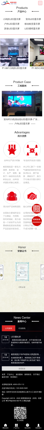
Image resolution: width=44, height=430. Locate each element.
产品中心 (10, 374)
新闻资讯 (27, 374)
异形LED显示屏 (11, 28)
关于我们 (36, 374)
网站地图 (27, 400)
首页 (3, 374)
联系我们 (14, 377)
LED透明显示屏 (32, 28)
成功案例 (19, 374)
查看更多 (22, 368)
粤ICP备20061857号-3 (14, 400)
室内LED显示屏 (33, 19)
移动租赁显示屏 (32, 23)
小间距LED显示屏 (12, 19)
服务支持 (5, 377)
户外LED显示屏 (11, 23)
